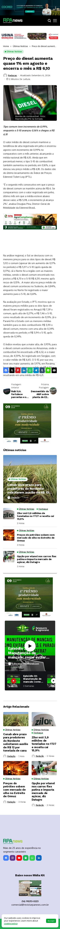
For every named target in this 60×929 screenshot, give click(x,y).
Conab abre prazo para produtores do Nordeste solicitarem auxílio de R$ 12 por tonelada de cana (28, 488)
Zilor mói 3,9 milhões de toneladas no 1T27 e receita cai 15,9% (35, 516)
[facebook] (6, 858)
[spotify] (25, 858)
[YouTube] (19, 858)
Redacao (12, 75)
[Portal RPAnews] (12, 20)
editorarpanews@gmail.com (25, 663)
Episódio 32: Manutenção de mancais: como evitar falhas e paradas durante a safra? (27, 653)
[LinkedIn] (39, 858)
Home (6, 46)
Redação (15, 497)
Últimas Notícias (20, 46)
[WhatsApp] (32, 858)
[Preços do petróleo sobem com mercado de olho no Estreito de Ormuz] (8, 535)
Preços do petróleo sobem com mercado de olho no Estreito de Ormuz (36, 537)
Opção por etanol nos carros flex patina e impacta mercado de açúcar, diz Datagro (36, 559)
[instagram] (12, 858)
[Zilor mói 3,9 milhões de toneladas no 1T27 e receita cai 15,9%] (8, 513)
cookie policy (11, 923)
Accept (51, 921)
